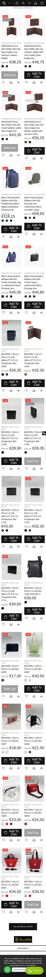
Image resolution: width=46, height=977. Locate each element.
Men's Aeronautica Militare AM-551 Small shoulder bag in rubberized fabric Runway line (11, 282)
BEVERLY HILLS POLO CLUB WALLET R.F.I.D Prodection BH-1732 (33, 516)
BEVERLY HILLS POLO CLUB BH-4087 (10, 741)
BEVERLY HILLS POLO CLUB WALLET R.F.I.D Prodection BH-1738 (10, 438)
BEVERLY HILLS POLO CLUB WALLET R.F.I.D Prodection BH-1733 (10, 516)
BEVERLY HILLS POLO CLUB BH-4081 (10, 884)
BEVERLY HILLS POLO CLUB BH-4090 (33, 669)
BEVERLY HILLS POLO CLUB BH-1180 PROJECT (33, 591)
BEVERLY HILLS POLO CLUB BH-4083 (33, 813)
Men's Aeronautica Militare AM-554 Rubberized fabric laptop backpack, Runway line (10, 203)
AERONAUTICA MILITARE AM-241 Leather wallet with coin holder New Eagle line (33, 52)
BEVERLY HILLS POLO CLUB (10, 350)
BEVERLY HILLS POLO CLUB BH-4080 (33, 884)
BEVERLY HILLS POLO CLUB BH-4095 (10, 669)
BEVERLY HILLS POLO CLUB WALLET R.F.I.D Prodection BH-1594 (33, 360)
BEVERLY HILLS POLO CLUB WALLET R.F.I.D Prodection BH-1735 (33, 438)
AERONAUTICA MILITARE (11, 43)
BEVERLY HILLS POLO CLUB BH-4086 (33, 741)
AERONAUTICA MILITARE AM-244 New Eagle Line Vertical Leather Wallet (10, 52)
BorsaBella (10, 3)
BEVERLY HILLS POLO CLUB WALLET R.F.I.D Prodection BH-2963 (10, 360)
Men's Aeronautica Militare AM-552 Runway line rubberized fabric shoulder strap (33, 203)
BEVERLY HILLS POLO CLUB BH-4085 (10, 813)
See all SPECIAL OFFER (23, 927)
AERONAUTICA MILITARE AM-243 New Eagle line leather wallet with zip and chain (33, 128)
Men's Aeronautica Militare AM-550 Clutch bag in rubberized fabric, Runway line (33, 282)
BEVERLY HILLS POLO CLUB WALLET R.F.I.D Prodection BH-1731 (10, 594)
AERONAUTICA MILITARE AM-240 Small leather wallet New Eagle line (11, 126)
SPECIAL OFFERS (23, 8)
